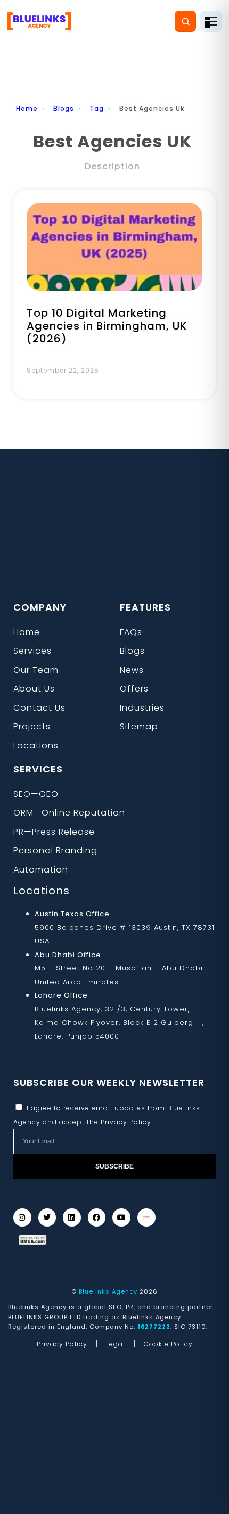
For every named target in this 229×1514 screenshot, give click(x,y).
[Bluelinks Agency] (39, 21)
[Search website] (185, 21)
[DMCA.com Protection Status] (33, 1240)
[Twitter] (47, 1217)
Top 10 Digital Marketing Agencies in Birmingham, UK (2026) (107, 326)
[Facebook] (97, 1217)
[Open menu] (211, 21)
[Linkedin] (72, 1217)
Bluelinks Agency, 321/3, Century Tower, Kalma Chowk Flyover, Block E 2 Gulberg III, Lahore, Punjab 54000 (119, 1022)
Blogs (63, 108)
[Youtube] (121, 1217)
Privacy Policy (126, 1121)
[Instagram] (22, 1217)
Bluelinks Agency (108, 1291)
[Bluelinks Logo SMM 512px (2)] (146, 1217)
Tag (96, 108)
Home (27, 108)
